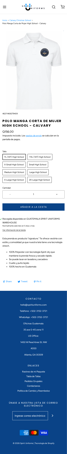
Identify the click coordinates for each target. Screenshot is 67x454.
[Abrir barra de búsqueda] (53, 6)
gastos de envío (34, 135)
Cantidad (6, 188)
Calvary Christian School (20, 20)
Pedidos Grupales (33, 381)
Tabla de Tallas (33, 376)
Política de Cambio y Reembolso (33, 390)
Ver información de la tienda (14, 230)
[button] (33, 71)
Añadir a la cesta (33, 207)
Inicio (4, 20)
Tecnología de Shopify (44, 443)
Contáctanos (33, 386)
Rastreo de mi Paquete (33, 371)
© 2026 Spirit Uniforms (23, 443)
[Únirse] (52, 415)
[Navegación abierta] (4, 6)
